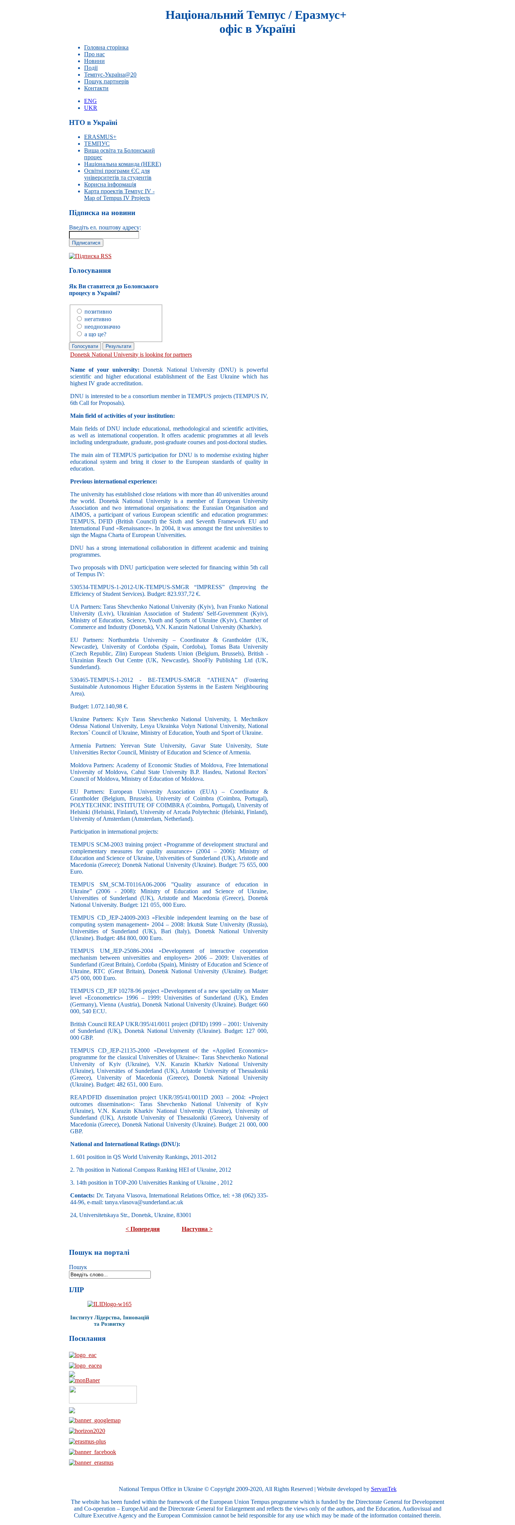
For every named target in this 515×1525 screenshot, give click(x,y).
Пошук (78, 1267)
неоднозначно (102, 326)
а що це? (95, 334)
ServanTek (384, 1489)
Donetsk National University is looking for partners (131, 354)
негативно (97, 319)
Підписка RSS (93, 256)
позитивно (98, 311)
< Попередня (143, 1229)
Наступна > (197, 1229)
